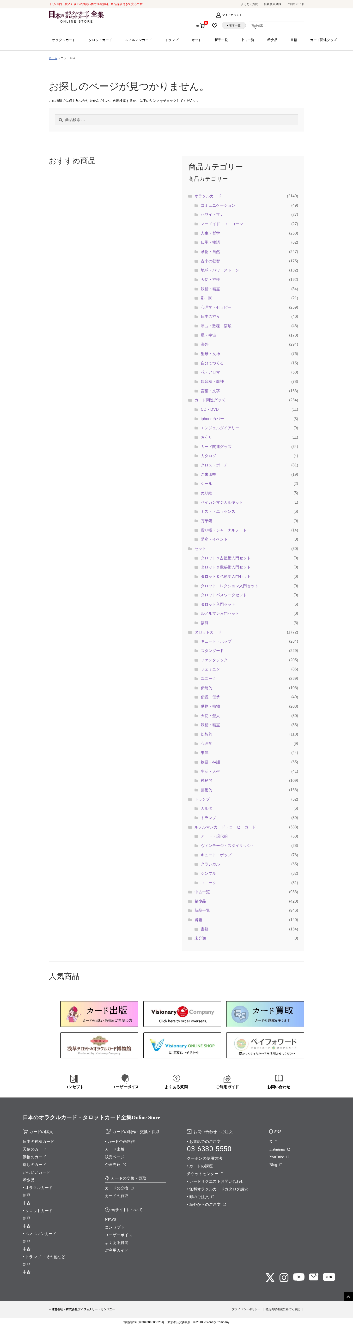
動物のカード (34, 1157)
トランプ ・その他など (45, 1257)
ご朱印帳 (208, 474)
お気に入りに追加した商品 (216, 25)
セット (196, 40)
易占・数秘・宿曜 (216, 326)
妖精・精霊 (210, 289)
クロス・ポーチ (214, 465)
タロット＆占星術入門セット (226, 558)
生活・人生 (210, 771)
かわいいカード (36, 1172)
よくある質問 (249, 4)
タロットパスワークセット (224, 595)
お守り (206, 437)
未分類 (200, 938)
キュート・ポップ (216, 641)
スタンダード (212, 651)
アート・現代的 (214, 836)
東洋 (204, 753)
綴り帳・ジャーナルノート (224, 530)
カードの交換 (116, 1188)
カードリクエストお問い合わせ (216, 1181)
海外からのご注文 (205, 1204)
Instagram (277, 1149)
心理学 (206, 744)
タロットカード (100, 40)
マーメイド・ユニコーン (222, 224)
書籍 (293, 40)
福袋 (204, 623)
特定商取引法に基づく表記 (283, 1309)
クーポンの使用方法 (204, 1158)
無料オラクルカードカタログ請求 (218, 1189)
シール (206, 484)
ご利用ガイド (295, 4)
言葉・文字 (210, 391)
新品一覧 (221, 40)
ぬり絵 (206, 493)
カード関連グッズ (323, 40)
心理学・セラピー (216, 307)
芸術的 (206, 790)
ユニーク (208, 678)
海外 (204, 344)
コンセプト (115, 1227)
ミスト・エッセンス (218, 511)
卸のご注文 (199, 1197)
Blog (273, 1165)
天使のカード (34, 1149)
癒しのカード (34, 1165)
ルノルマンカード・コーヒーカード (225, 827)
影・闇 (206, 298)
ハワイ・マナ (212, 214)
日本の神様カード (38, 1142)
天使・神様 (210, 279)
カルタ (206, 808)
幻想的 (206, 734)
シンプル (208, 873)
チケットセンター (202, 1174)
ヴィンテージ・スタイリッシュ (228, 846)
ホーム (53, 58)
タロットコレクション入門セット (229, 586)
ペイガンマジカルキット (222, 502)
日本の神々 (210, 316)
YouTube (276, 1157)
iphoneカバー (212, 419)
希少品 (272, 40)
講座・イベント (214, 539)
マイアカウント (232, 15)
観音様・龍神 (212, 382)
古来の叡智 (210, 261)
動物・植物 (210, 706)
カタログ (208, 456)
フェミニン (210, 669)
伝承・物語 (210, 242)
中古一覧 (247, 40)
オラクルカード (64, 40)
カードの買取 (116, 1196)
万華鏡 (206, 521)
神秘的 (206, 780)
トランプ (171, 40)
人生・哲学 (210, 233)
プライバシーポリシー (246, 1309)
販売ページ (115, 1157)
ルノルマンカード (138, 40)
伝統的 (206, 688)
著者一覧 (235, 25)
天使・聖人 (210, 716)
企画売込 (113, 1165)
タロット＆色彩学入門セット (226, 576)
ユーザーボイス (118, 1235)
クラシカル (210, 864)
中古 (27, 1203)
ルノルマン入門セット (220, 613)
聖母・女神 (210, 354)
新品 (27, 1195)
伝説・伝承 (210, 697)
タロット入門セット (218, 604)
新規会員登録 (272, 4)
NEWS (110, 1220)
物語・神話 (210, 762)
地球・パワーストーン (220, 270)
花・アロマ (210, 372)
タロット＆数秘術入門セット (226, 567)
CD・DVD (210, 409)
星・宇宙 (208, 335)
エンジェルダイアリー (220, 428)
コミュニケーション (218, 205)
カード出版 (115, 1149)
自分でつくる (212, 363)
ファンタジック (214, 660)
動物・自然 (210, 252)
